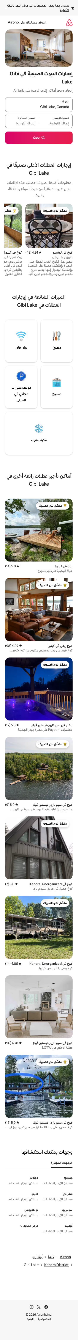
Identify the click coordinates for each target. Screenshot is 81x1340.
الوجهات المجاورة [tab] (62, 1163)
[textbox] (56, 123)
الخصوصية (44, 1319)
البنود (30, 1319)
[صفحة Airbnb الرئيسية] (69, 22)
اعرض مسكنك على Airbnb (27, 22)
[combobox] (39, 107)
